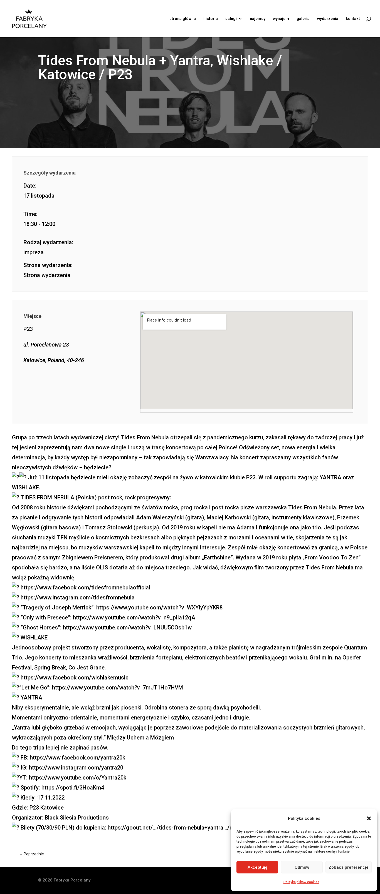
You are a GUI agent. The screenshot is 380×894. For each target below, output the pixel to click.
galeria (303, 19)
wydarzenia (327, 19)
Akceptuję (257, 867)
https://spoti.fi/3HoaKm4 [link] (72, 787)
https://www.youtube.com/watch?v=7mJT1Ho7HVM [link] (117, 687)
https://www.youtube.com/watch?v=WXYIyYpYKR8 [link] (159, 607)
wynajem (281, 19)
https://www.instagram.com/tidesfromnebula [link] (78, 597)
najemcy (257, 19)
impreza (33, 252)
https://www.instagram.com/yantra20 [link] (76, 767)
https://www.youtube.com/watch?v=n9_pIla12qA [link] (134, 617)
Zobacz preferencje (349, 867)
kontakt (353, 19)
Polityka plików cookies (301, 882)
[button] (369, 818)
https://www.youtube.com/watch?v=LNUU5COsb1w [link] (127, 627)
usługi (231, 19)
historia (210, 19)
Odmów (302, 867)
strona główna (182, 19)
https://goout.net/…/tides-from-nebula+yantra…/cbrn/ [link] (175, 827)
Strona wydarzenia (46, 275)
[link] (85, 587)
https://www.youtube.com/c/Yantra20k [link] (77, 777)
